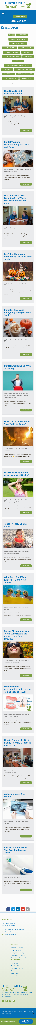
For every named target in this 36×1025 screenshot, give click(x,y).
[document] (18, 512)
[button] (33, 1013)
